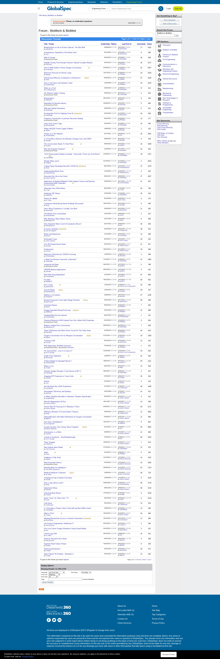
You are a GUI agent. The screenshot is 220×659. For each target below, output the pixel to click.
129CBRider (49, 157)
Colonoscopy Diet (50, 534)
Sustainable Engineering (167, 109)
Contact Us (123, 619)
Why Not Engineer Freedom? (54, 149)
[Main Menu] (39, 9)
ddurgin (48, 74)
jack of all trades (125, 474)
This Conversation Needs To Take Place (59, 144)
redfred (122, 145)
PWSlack (122, 64)
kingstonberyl (124, 413)
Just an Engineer (51, 230)
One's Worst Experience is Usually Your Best (60, 209)
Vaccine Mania (49, 290)
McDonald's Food (50, 239)
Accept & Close (168, 654)
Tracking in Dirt (49, 341)
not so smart (124, 240)
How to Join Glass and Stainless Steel (58, 83)
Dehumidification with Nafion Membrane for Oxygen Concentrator (68, 417)
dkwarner (123, 255)
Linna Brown (123, 519)
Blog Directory (162, 126)
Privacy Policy (158, 623)
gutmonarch (49, 286)
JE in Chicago (50, 352)
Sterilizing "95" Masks (52, 193)
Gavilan (48, 145)
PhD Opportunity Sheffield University (57, 346)
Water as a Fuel (50, 88)
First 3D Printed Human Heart (55, 244)
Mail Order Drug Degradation (54, 275)
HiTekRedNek (50, 125)
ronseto (48, 251)
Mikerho (122, 540)
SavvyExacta (50, 525)
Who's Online (162, 141)
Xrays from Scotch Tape (53, 124)
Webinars (104, 2)
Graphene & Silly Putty (52, 457)
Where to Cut (49, 366)
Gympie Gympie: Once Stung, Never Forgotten (61, 427)
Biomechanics (49, 98)
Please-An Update (50, 198)
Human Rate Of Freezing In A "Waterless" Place (61, 407)
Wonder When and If (51, 161)
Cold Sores (48, 503)
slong (47, 484)
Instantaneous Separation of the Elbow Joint (60, 52)
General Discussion (170, 79)
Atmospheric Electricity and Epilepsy (57, 391)
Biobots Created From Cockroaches (57, 325)
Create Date (105, 44)
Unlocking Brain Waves (52, 493)
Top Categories (159, 614)
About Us (122, 606)
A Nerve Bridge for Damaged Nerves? (58, 361)
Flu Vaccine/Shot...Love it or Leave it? (58, 351)
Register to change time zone (100, 630)
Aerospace (167, 45)
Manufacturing (168, 88)
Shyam (122, 382)
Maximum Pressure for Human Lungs (57, 73)
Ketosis (47, 381)
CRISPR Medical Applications (55, 270)
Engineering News (75, 2)
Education (71, 347)
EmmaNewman (124, 167)
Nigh (121, 367)
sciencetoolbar (50, 185)
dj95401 (122, 545)
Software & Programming (168, 104)
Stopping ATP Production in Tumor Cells (59, 376)
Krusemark (49, 357)
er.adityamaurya (51, 90)
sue (121, 428)
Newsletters (117, 2)
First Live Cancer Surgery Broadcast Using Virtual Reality (65, 529)
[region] (110, 654)
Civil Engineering (169, 59)
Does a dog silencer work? (53, 483)
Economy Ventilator (51, 229)
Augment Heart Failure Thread (55, 544)
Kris (121, 135)
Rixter (121, 99)
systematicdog (124, 484)
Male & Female (49, 58)
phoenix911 (49, 49)
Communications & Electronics (170, 65)
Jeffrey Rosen (124, 245)
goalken (122, 266)
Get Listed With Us (126, 610)
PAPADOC (49, 100)
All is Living (48, 285)
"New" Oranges (49, 442)
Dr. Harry (49, 200)
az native (48, 474)
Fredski (48, 368)
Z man (48, 190)
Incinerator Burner (50, 305)
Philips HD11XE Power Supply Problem (58, 129)
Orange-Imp (123, 230)
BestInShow (49, 520)
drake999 (49, 332)
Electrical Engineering (171, 74)
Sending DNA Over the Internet (55, 315)
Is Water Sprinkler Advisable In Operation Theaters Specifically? (67, 396)
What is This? (49, 513)
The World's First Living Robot (55, 214)
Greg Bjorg (123, 235)
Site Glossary (162, 137)
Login (168, 9)
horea (121, 215)
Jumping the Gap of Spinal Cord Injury (58, 478)
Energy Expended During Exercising (57, 310)
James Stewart (50, 178)
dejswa (48, 337)
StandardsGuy (50, 173)
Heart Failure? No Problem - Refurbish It (58, 554)
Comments (141, 44)
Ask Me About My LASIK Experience (57, 386)
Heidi (47, 79)
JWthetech (49, 444)
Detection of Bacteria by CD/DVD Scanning (60, 254)
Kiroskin (122, 296)
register (66, 35)
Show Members (163, 143)
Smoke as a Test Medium (53, 134)
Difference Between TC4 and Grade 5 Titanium (61, 412)
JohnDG (48, 434)
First (133, 39)
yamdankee (49, 388)
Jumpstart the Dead (51, 264)
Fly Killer (47, 280)
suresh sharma (50, 403)
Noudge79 (49, 296)
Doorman (123, 104)
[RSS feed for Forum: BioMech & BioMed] (41, 589)
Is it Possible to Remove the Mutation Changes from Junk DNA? (68, 139)
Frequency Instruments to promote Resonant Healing (63, 118)
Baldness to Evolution (52, 295)
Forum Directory (163, 124)
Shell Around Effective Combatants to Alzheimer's (62, 78)
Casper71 (123, 525)
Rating (113, 44)
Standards (91, 2)
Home (40, 2)
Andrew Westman (51, 428)
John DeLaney (50, 449)
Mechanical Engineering (167, 94)
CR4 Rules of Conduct (165, 133)
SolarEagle (123, 59)
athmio (48, 130)
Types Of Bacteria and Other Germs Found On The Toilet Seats (67, 330)
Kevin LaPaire (124, 514)
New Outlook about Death (53, 447)
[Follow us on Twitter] (54, 620)
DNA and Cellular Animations (54, 108)
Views (149, 44)
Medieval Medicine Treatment (55, 473)
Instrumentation (168, 84)
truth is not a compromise (127, 286)
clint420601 (123, 195)
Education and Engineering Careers (170, 70)
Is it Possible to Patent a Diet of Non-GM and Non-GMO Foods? (67, 508)
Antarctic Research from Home (55, 539)
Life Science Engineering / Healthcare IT (59, 523)
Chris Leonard (59, 23)
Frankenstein (48, 249)
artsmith (122, 205)
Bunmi (48, 307)
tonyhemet (123, 342)
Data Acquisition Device (52, 462)
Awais (47, 413)
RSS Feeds (161, 129)
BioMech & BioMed (55, 15)
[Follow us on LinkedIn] (59, 620)
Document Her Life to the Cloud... (56, 176)
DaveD (122, 109)
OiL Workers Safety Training (54, 93)
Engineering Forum (134, 2)
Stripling (48, 163)
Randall (122, 130)
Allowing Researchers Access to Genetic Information (63, 518)
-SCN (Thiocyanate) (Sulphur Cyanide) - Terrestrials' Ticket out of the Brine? (72, 154)
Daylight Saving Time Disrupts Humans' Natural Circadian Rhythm (68, 63)
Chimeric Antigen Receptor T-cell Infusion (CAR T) (62, 371)
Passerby (49, 64)
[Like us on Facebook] (49, 620)
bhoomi (48, 236)
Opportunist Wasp (50, 488)
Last (149, 39)
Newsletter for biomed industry (55, 103)
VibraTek (48, 393)
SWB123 (122, 423)
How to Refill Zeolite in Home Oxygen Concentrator (62, 68)
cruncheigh (123, 94)
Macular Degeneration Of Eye (55, 402)
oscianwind (49, 69)
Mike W (122, 555)
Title (45, 44)
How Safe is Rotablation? (53, 422)
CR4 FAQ (160, 135)
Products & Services (55, 2)
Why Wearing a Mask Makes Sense (57, 219)
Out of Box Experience (53, 469)
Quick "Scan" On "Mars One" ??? (56, 498)
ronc (47, 383)
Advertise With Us (126, 614)
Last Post (125, 44)
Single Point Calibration (52, 356)
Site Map (156, 610)
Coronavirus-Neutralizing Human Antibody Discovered (63, 204)
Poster (51, 44)
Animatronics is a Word (52, 432)
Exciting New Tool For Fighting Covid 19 (58, 113)
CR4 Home (43, 15)
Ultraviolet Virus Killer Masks (54, 188)
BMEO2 (48, 418)
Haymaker (123, 150)
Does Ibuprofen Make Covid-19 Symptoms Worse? (62, 224)
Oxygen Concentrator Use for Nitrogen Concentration (63, 336)
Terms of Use (158, 619)
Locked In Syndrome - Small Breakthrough (59, 437)
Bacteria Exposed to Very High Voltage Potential (62, 300)
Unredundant (50, 276)
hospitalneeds (50, 398)
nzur (47, 54)
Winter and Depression (52, 234)
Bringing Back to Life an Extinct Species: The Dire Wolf (64, 47)
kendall (122, 494)
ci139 (47, 500)
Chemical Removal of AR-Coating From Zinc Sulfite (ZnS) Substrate (69, 320)
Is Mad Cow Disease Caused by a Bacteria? (60, 259)
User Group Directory (165, 127)
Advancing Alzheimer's (52, 549)
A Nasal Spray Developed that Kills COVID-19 (61, 166)
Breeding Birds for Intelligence (55, 468)
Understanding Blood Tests (54, 171)
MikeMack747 (50, 220)
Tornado (122, 291)
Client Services (124, 623)
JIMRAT (122, 79)
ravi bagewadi (50, 423)
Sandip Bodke (50, 84)
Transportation (168, 112)
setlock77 (123, 362)
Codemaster (123, 387)
